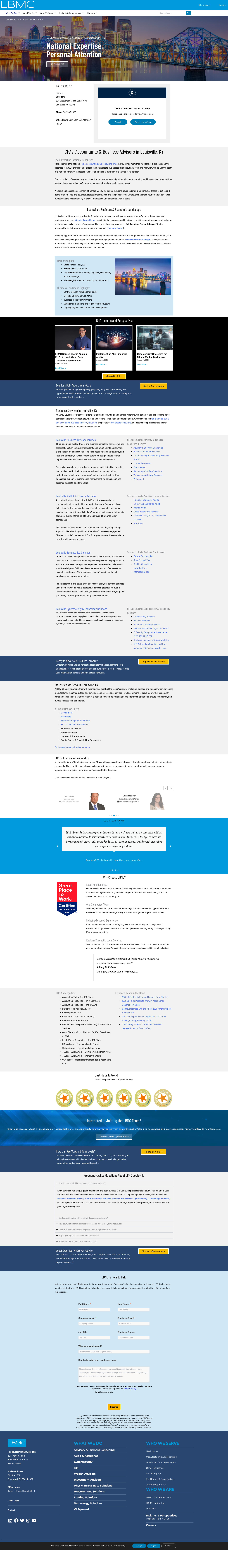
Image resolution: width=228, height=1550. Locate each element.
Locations (21, 19)
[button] (109, 815)
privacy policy (130, 1388)
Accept (139, 1546)
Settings (168, 1546)
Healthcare (66, 716)
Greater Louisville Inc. (85, 220)
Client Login (204, 5)
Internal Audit (140, 508)
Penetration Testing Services (147, 624)
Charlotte (125, 1254)
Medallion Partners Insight (137, 239)
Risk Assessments (142, 620)
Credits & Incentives (143, 564)
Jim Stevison (69, 796)
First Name (83, 1304)
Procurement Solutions (89, 1491)
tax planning (157, 419)
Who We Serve (46, 13)
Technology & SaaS (156, 1484)
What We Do (28, 13)
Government (66, 713)
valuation (92, 422)
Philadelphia (66, 1258)
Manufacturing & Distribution (161, 1457)
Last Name (123, 1304)
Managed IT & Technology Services (150, 648)
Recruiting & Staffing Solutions (148, 471)
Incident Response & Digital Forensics (151, 628)
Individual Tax (140, 568)
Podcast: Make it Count (158, 1519)
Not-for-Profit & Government (161, 1462)
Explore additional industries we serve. (72, 747)
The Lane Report (115, 228)
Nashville (106, 1254)
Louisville (96, 1254)
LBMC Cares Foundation (159, 1497)
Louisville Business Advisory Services (76, 440)
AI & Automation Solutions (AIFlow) (150, 644)
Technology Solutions (88, 1503)
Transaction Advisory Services (148, 475)
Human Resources (142, 463)
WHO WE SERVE (162, 1443)
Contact (222, 5)
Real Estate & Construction (160, 1479)
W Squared (139, 479)
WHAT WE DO (88, 1443)
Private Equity (153, 1473)
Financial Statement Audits (146, 500)
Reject (153, 1546)
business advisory (79, 422)
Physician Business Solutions (93, 1485)
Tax (76, 1467)
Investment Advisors (87, 1479)
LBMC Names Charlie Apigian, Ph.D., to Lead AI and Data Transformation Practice (71, 357)
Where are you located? (90, 1346)
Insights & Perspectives (70, 13)
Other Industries (154, 1468)
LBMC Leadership (155, 1503)
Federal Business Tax (143, 556)
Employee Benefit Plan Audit (147, 504)
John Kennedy (130, 796)
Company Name (86, 1318)
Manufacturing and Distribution (75, 720)
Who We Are (11, 13)
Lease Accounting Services (146, 511)
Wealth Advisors (85, 1473)
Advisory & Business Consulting (148, 448)
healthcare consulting (121, 422)
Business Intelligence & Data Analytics (151, 640)
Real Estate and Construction (74, 724)
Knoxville (116, 1254)
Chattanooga (76, 1254)
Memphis (87, 1254)
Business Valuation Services (147, 451)
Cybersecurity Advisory (144, 616)
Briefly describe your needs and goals (97, 1360)
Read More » (60, 368)
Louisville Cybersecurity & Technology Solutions (81, 609)
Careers (91, 13)
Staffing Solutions (85, 1497)
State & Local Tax (142, 560)
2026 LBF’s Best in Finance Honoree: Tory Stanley (145, 997)
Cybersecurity (83, 1461)
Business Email (126, 1318)
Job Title (82, 1332)
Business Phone (126, 1332)
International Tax (141, 572)
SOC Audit (138, 523)
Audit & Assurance (86, 1455)
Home (9, 19)
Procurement (139, 467)
